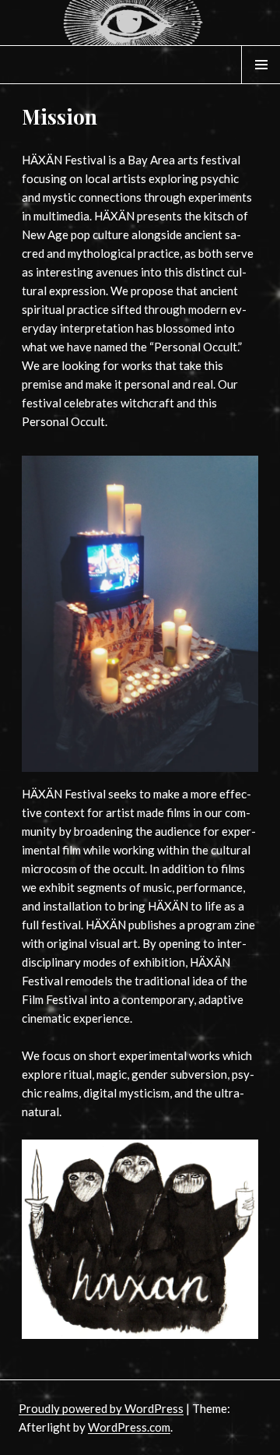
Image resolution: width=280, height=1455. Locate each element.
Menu (261, 83)
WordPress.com (129, 1427)
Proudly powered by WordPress (101, 1408)
